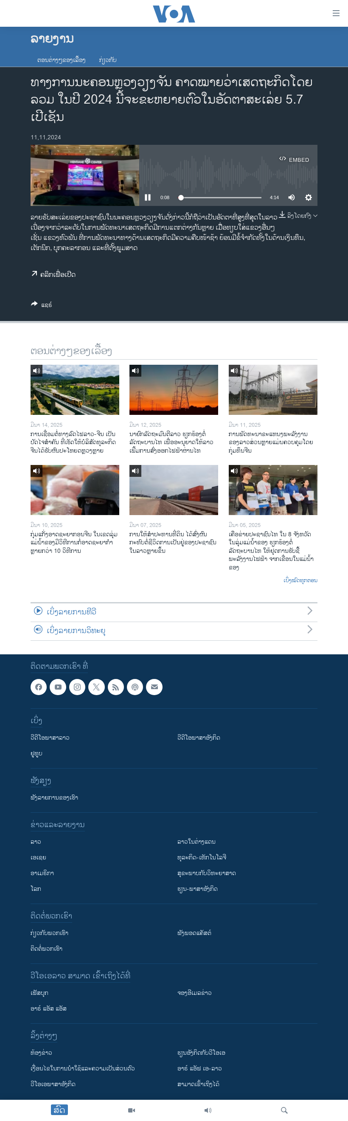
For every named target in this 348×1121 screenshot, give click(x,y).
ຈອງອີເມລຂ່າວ (194, 993)
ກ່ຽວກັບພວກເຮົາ (49, 933)
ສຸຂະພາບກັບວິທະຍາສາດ (206, 873)
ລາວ (36, 841)
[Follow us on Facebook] (39, 687)
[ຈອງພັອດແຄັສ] (154, 687)
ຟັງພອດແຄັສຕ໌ (194, 933)
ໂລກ (36, 888)
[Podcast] (135, 687)
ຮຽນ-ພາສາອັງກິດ (197, 888)
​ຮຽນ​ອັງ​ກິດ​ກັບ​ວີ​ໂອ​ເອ (201, 1052)
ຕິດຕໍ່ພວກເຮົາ (46, 948)
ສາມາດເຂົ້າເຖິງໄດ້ (198, 1084)
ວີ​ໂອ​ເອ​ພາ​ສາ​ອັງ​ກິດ (53, 1084)
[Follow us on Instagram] (77, 687)
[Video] (131, 1110)
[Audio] (208, 1110)
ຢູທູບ (36, 753)
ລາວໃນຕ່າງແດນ (196, 841)
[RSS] (116, 687)
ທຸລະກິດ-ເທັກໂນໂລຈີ (201, 857)
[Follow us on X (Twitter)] (96, 687)
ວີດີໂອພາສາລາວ (50, 737)
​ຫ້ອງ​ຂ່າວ (41, 1052)
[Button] (41, 306)
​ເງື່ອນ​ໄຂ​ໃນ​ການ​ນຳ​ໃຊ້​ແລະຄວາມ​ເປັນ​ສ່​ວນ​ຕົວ (83, 1068)
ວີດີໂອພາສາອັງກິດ (198, 737)
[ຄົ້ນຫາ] (284, 1110)
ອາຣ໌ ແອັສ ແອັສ (49, 1008)
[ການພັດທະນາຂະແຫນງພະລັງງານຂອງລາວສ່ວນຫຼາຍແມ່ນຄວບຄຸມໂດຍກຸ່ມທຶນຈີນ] (273, 390)
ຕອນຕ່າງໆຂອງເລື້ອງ (61, 60)
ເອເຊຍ (38, 857)
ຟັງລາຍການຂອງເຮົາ (54, 797)
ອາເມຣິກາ (42, 873)
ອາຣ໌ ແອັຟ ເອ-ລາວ (199, 1068)
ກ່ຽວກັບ (108, 60)
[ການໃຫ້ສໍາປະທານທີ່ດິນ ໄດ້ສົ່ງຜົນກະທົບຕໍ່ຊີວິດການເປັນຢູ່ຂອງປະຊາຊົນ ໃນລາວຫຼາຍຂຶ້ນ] (173, 490)
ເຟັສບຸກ (39, 993)
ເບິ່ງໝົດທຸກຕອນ (300, 581)
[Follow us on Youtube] (58, 687)
